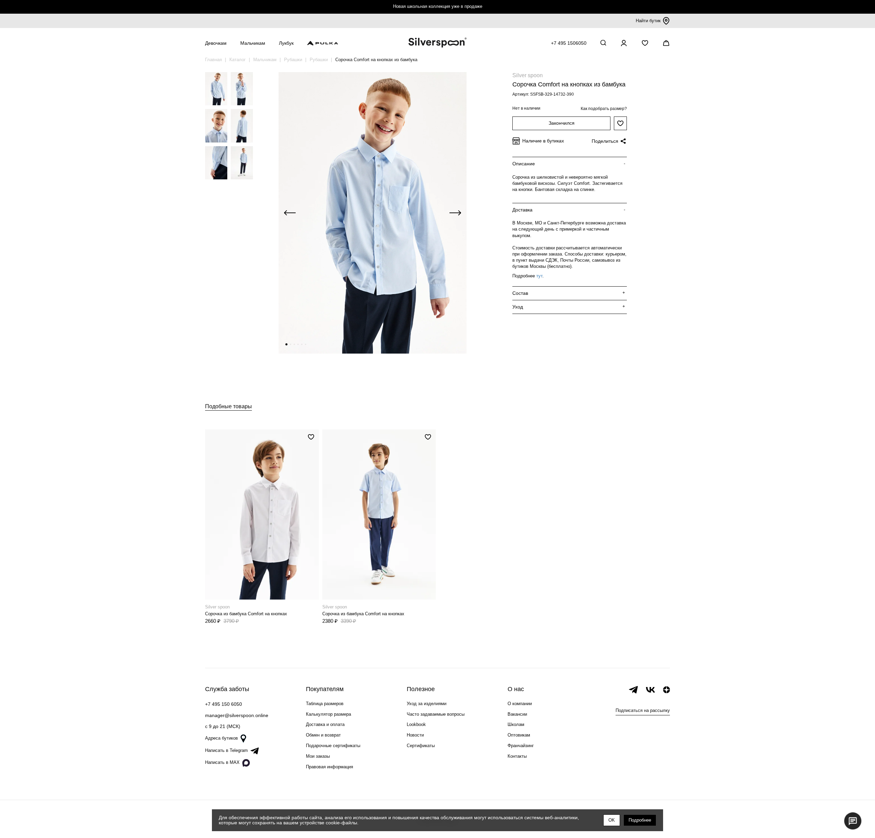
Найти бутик (648, 20)
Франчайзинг (521, 745)
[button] (286, 344)
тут (539, 275)
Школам (516, 724)
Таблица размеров (325, 703)
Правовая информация (329, 766)
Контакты (517, 756)
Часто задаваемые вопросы (436, 714)
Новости (415, 735)
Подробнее (640, 820)
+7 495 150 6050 (223, 704)
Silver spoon (527, 75)
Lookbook (416, 724)
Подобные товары (228, 406)
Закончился (562, 123)
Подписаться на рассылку (643, 710)
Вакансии (517, 714)
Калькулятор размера (328, 714)
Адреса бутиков (221, 738)
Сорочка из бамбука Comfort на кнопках (246, 613)
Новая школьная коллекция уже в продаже (437, 6)
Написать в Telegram (226, 750)
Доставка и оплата (325, 724)
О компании (520, 703)
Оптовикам (519, 735)
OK (611, 820)
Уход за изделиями (426, 703)
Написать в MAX (222, 762)
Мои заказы (318, 756)
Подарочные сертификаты (333, 745)
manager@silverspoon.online (236, 715)
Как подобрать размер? (604, 108)
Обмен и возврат (323, 735)
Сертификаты (421, 745)
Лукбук (286, 43)
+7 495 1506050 (569, 43)
